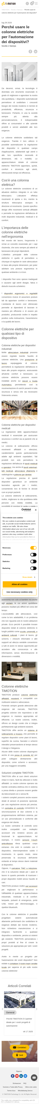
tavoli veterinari (30, 467)
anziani (9, 603)
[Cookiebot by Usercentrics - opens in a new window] (23, 509)
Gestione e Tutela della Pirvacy (13, 1087)
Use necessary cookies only (19, 592)
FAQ (24, 1083)
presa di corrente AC (24, 755)
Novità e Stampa (16, 10)
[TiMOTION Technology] (9, 3)
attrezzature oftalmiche (25, 471)
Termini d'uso (11, 1090)
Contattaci (21, 1047)
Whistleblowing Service (25, 1090)
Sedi (21, 1055)
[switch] (33, 554)
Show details (27, 577)
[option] (19, 1013)
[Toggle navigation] (35, 0)
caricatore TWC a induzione (24, 868)
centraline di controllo (14, 808)
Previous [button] (2, 1009)
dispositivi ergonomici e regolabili (20, 293)
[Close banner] (36, 510)
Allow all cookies (19, 584)
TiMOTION (5, 10)
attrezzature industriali (18, 352)
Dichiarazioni (17, 1083)
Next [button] (36, 1009)
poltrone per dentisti (22, 475)
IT (27, 3)
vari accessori (31, 886)
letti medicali (7, 471)
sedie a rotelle (29, 506)
